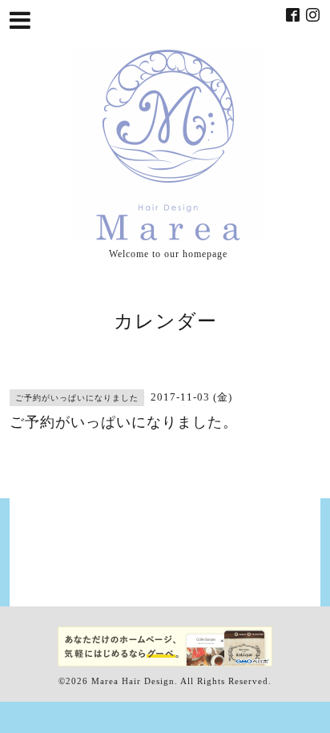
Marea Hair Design (133, 681)
